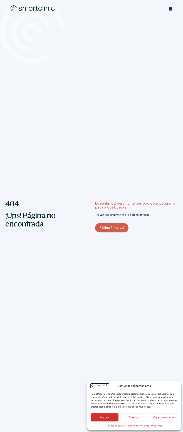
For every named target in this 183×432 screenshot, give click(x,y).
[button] (170, 9)
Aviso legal (156, 425)
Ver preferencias (164, 417)
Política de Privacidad (138, 425)
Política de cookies (116, 425)
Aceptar (104, 417)
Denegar (134, 417)
